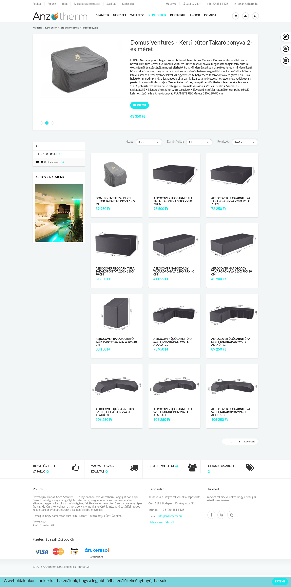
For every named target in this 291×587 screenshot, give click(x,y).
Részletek (139, 105)
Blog (65, 4)
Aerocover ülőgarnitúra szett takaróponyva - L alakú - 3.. (230, 342)
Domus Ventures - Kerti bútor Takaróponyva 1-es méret (115, 201)
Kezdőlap (37, 28)
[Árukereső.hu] (97, 551)
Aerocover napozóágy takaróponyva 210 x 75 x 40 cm (173, 271)
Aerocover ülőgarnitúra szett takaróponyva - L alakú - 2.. (172, 342)
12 (190, 142)
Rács (141, 142)
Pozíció (238, 142)
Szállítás (111, 4)
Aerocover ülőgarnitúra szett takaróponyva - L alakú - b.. (230, 412)
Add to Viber (193, 4)
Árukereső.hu (96, 557)
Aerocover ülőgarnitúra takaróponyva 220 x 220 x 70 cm (230, 201)
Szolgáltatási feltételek (87, 4)
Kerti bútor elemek (69, 28)
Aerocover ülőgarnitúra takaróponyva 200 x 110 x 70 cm (115, 271)
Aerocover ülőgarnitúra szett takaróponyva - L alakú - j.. (172, 412)
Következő (249, 441)
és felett (48, 162)
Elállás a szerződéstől (161, 522)
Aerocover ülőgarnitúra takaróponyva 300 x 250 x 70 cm (172, 201)
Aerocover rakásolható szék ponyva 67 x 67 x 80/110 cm (116, 342)
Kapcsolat (128, 4)
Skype (172, 3)
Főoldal (37, 4)
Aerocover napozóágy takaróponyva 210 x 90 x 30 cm (231, 271)
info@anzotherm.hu (246, 4)
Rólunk (52, 4)
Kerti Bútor (51, 28)
